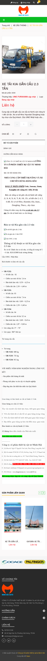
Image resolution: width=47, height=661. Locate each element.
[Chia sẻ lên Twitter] (20, 134)
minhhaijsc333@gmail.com (13, 636)
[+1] (35, 134)
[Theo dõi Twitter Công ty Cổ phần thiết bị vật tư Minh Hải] (9, 640)
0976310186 (8, 630)
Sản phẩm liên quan (13, 492)
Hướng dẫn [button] (8, 610)
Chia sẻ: (5, 134)
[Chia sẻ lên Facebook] (13, 134)
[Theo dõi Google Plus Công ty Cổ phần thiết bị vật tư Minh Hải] (14, 640)
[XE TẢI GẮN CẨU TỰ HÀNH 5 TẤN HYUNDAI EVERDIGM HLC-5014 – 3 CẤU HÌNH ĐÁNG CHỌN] (13, 518)
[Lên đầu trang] (40, 656)
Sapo (28, 656)
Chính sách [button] (8, 617)
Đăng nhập (26, 2)
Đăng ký (15, 2)
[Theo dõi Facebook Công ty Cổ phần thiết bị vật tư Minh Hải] (4, 640)
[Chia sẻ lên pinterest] (28, 134)
